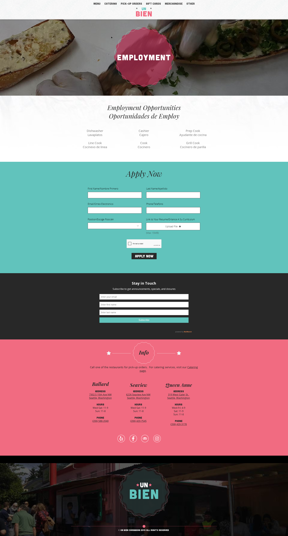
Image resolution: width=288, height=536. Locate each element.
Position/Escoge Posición (101, 219)
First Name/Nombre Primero (103, 188)
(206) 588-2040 (100, 421)
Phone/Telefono (154, 204)
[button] (190, 2)
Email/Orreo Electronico (100, 204)
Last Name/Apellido (156, 188)
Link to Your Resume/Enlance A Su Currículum (170, 219)
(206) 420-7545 (138, 421)
